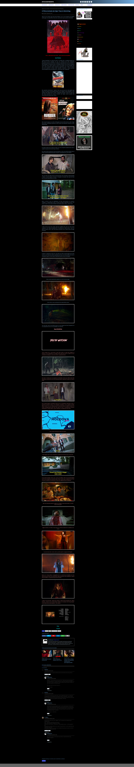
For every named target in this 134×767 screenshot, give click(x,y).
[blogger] (85, 2)
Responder (46, 674)
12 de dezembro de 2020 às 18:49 (49, 718)
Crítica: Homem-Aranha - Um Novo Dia (47, 660)
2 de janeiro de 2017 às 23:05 (51, 678)
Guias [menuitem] (82, 4)
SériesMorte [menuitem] (57, 4)
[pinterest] (81, 2)
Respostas (47, 676)
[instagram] (91, 2)
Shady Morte (45, 13)
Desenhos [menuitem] (77, 4)
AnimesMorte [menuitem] (51, 4)
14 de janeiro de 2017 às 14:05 (51, 704)
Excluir (49, 674)
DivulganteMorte (48, 2)
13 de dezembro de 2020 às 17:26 (52, 734)
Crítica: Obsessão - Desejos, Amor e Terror (57, 660)
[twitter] (89, 2)
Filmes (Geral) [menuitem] (64, 4)
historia (48, 8)
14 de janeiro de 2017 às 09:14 (49, 693)
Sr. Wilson (46, 717)
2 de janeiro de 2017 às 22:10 (49, 670)
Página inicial (44, 8)
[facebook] (87, 2)
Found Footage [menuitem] (71, 4)
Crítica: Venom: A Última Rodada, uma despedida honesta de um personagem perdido (69, 661)
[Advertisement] (84, 78)
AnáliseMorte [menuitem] (44, 4)
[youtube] (83, 2)
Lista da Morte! (79, 59)
